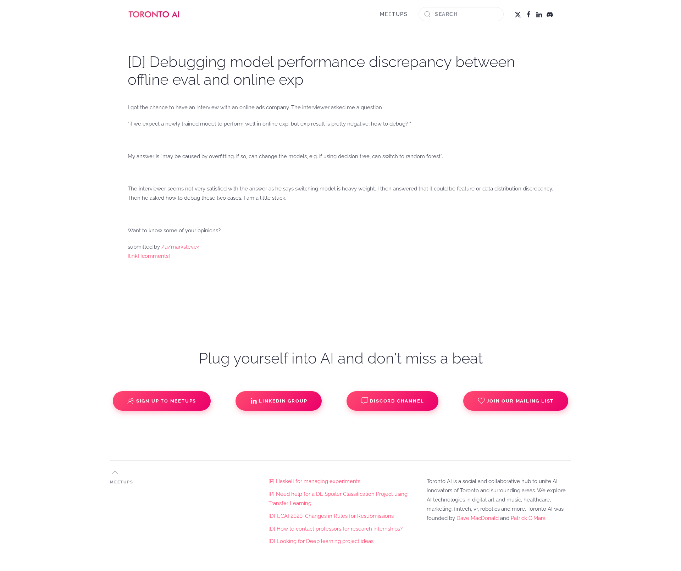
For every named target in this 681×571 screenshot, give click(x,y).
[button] (115, 472)
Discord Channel (397, 401)
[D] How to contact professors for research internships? (335, 529)
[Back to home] (154, 14)
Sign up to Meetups (166, 401)
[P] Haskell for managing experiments (314, 481)
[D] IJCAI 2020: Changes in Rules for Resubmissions (331, 516)
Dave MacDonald (477, 518)
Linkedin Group (283, 401)
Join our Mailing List (520, 401)
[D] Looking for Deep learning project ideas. (321, 541)
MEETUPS (394, 14)
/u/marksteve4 (180, 247)
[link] (133, 256)
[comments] (155, 256)
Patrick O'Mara (528, 518)
